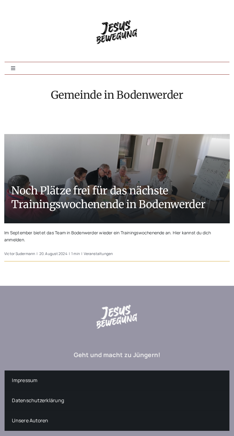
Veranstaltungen (98, 253)
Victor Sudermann (19, 253)
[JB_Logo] (117, 11)
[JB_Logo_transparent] (117, 296)
